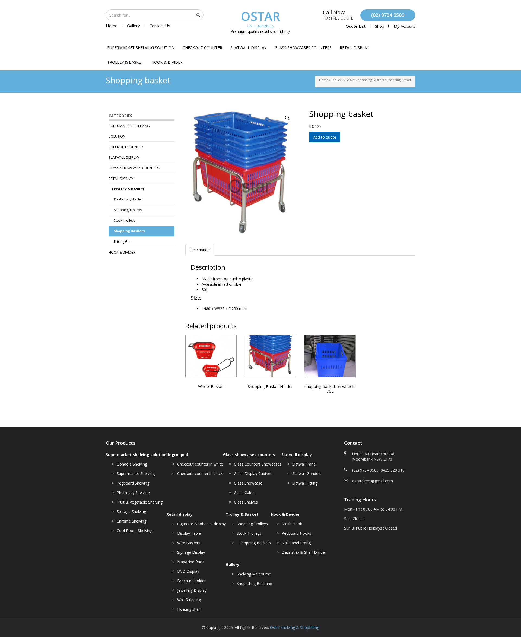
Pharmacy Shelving (133, 492)
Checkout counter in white (200, 464)
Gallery (133, 25)
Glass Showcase (248, 483)
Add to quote (324, 137)
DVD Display (188, 571)
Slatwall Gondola (307, 473)
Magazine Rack (190, 561)
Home (111, 25)
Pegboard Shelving (133, 483)
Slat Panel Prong (296, 542)
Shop (379, 26)
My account (404, 26)
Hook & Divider (167, 62)
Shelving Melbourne (254, 574)
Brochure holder (191, 580)
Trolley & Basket (125, 62)
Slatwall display (248, 47)
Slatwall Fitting (304, 483)
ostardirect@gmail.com (372, 480)
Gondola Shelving (132, 464)
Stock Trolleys (124, 220)
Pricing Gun (122, 241)
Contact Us (160, 25)
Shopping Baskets (371, 80)
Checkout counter (202, 47)
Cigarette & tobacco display (201, 523)
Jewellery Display (192, 590)
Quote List (356, 26)
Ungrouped (177, 454)
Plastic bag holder (128, 199)
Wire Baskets (188, 542)
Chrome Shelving (131, 521)
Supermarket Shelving (136, 473)
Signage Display (191, 552)
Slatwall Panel (304, 464)
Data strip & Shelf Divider (304, 552)
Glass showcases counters (303, 47)
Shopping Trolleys (128, 210)
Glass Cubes (244, 492)
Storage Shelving (131, 511)
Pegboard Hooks (296, 533)
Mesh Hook (292, 523)
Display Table (189, 533)
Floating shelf (189, 609)
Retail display (354, 47)
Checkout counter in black (200, 473)
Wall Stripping (189, 599)
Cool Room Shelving (134, 530)
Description (200, 249)
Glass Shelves (246, 502)
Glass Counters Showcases (257, 464)
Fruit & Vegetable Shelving (140, 502)
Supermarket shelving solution (140, 47)
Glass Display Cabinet (253, 473)
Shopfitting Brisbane (254, 583)
